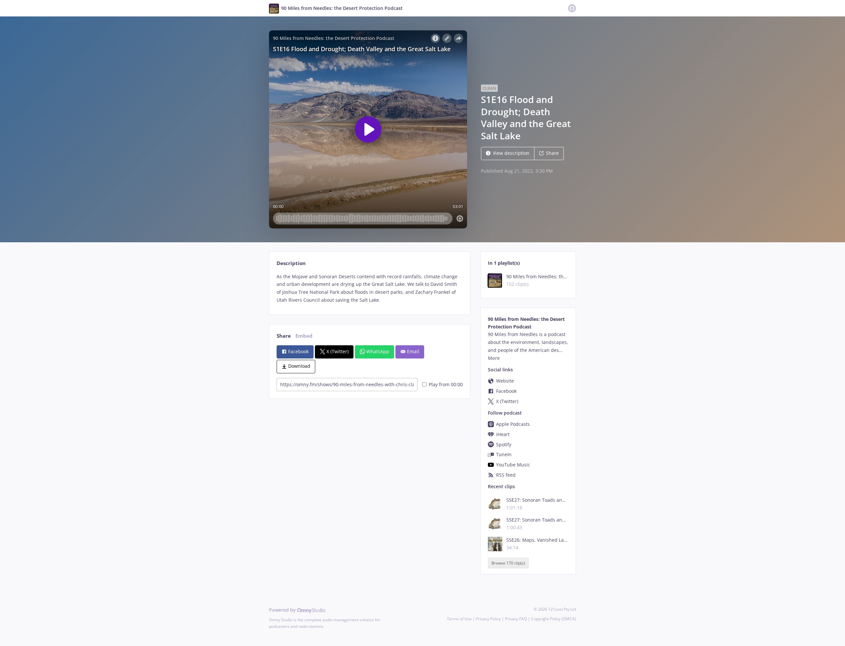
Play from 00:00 (446, 384)
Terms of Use (459, 619)
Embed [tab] (304, 335)
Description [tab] (291, 263)
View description (511, 153)
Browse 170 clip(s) (508, 563)
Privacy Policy (488, 619)
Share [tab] (284, 335)
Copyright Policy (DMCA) (553, 619)
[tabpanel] (369, 288)
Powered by (283, 610)
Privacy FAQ (516, 619)
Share (552, 153)
